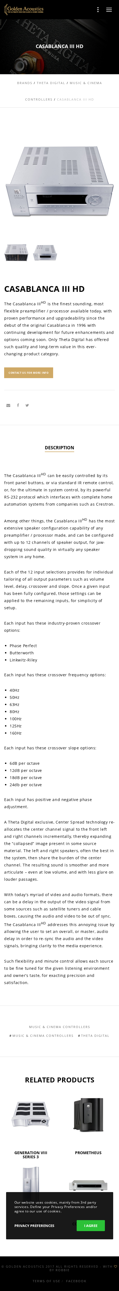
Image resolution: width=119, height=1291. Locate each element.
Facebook (76, 1281)
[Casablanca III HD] (8, 405)
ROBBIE (63, 1270)
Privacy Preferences (34, 1225)
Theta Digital (95, 1036)
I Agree (90, 1225)
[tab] (59, 447)
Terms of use (46, 1281)
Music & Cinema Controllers (59, 1027)
